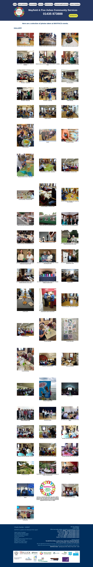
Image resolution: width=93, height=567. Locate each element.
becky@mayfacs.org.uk (73, 534)
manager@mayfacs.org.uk (73, 530)
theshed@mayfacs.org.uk (73, 537)
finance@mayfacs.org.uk (73, 535)
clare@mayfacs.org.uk (74, 533)
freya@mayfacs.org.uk (74, 532)
